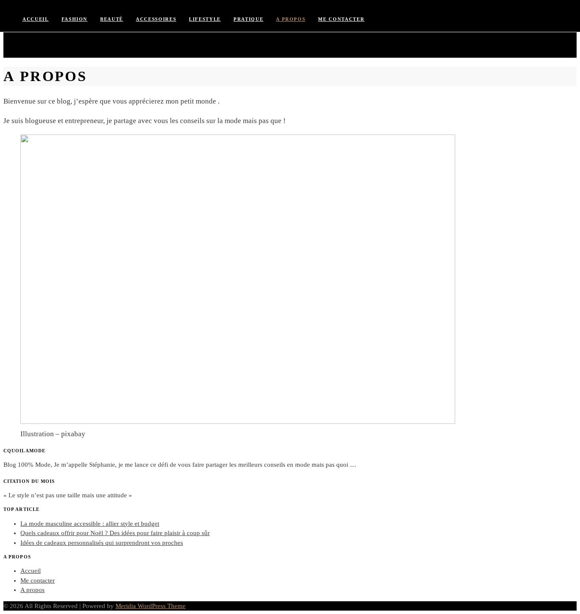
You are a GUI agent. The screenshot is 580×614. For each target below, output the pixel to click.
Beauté (111, 19)
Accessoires (156, 19)
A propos (290, 19)
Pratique (248, 19)
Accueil (36, 19)
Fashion (75, 19)
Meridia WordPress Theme (150, 606)
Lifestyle (205, 19)
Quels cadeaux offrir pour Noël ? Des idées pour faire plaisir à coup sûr (115, 533)
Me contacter (341, 19)
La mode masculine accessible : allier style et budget (89, 523)
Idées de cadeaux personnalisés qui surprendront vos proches (101, 542)
